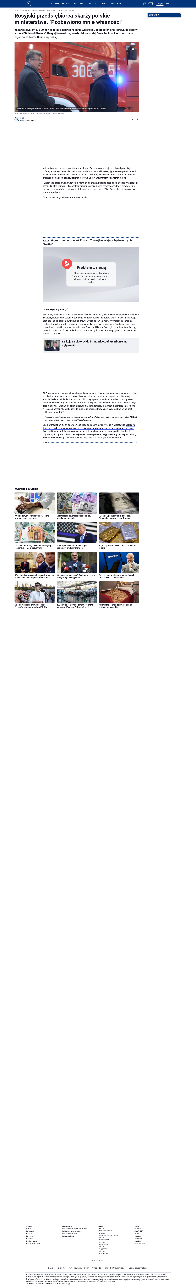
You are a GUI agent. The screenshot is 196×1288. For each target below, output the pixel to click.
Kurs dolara (29, 1238)
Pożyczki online (103, 1244)
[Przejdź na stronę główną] (29, 5)
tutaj (69, 1283)
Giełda (54, 4)
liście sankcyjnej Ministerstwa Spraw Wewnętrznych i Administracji (92, 177)
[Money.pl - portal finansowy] (42, 4)
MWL (22, 118)
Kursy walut (30, 1231)
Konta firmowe (103, 1253)
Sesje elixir (138, 1236)
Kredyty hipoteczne (104, 1240)
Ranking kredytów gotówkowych (108, 1235)
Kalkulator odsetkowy (69, 1236)
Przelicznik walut (31, 1241)
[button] (151, 3)
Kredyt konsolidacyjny (105, 1230)
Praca (102, 4)
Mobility (92, 4)
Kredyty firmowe (103, 1249)
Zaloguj (160, 4)
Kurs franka (29, 1236)
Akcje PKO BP (139, 1231)
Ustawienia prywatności (138, 1268)
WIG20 (137, 1233)
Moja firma (79, 4)
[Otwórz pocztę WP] (145, 4)
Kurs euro (29, 1233)
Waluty (65, 4)
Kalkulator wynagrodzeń (69, 1233)
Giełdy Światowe (140, 1243)
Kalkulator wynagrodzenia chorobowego (74, 1228)
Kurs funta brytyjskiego (33, 1243)
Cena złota (138, 1228)
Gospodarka (116, 4)
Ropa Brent (138, 1241)
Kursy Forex (138, 1238)
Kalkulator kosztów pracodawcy (72, 1231)
